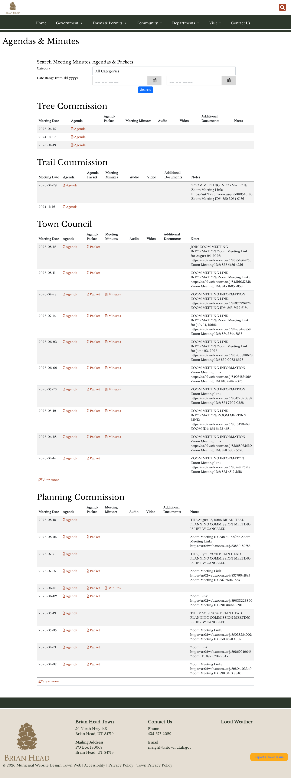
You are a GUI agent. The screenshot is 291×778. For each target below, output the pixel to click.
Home (41, 23)
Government (67, 23)
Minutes (114, 294)
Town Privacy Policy (154, 765)
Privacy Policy (120, 765)
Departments (183, 23)
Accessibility (94, 765)
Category (44, 68)
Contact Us (240, 23)
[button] (154, 80)
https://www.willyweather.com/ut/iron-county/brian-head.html (242, 741)
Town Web (72, 765)
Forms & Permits (107, 23)
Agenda (79, 129)
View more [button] (50, 480)
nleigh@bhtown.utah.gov (170, 747)
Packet (94, 247)
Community (147, 23)
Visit (213, 23)
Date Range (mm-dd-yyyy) (57, 78)
